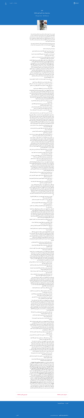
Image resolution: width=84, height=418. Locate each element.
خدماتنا (15, 3)
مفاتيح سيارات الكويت (62, 415)
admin (44, 16)
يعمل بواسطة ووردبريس (54, 415)
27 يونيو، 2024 (37, 16)
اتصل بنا (11, 3)
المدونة (42, 10)
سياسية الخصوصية (61, 403)
